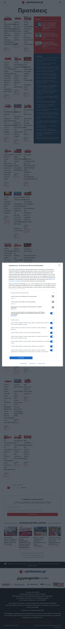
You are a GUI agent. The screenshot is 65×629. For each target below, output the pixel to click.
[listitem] (32, 293)
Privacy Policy (41, 363)
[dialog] (32, 314)
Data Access (32, 363)
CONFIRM (21, 357)
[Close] (59, 265)
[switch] (52, 296)
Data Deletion (23, 363)
